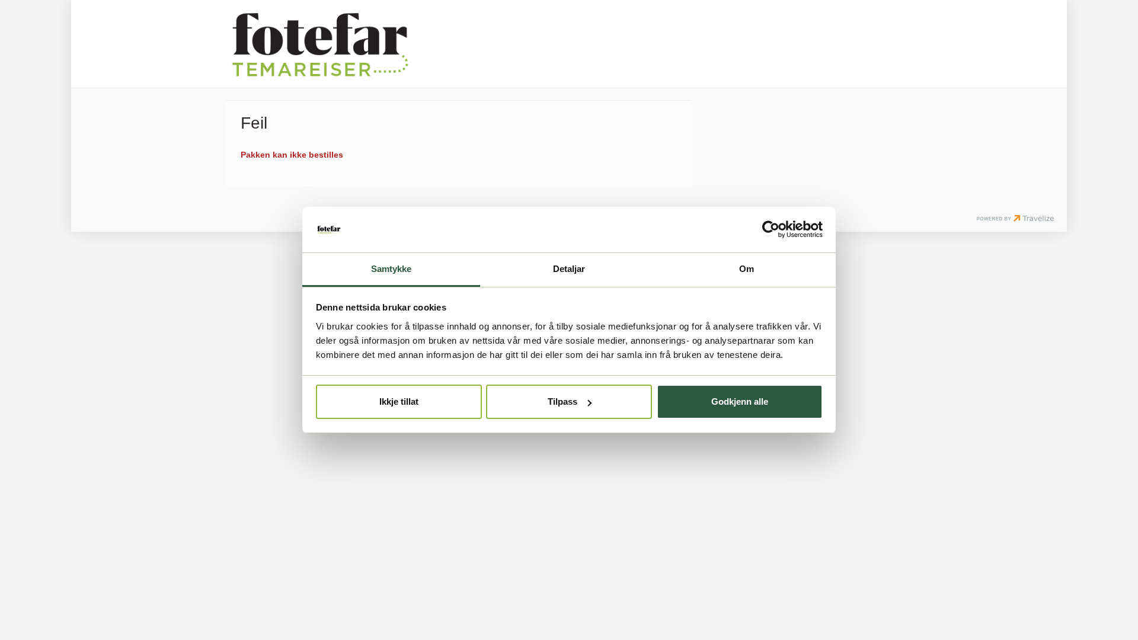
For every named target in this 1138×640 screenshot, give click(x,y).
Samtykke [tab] (391, 269)
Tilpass (562, 401)
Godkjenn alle (739, 401)
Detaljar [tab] (569, 269)
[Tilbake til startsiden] (320, 44)
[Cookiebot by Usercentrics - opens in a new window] (771, 229)
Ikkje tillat (398, 401)
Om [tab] (746, 269)
